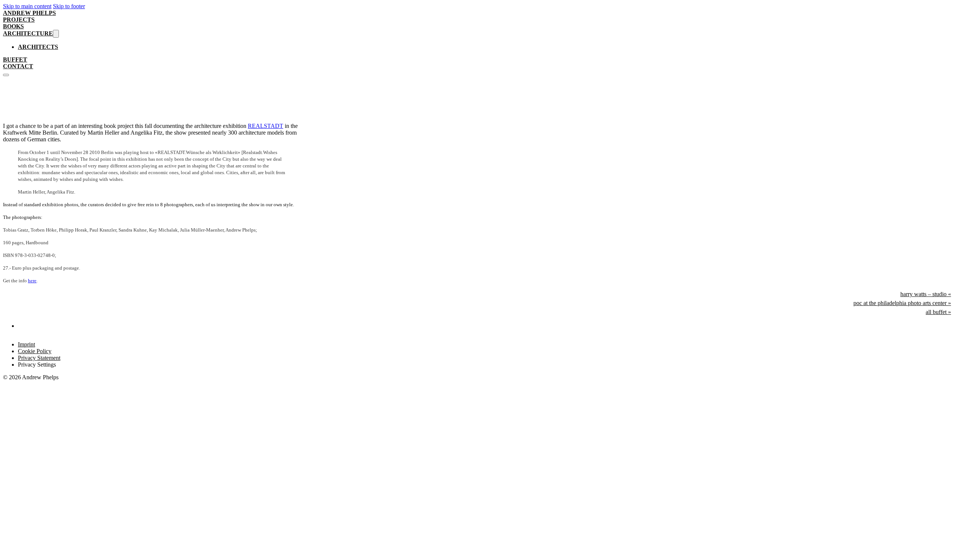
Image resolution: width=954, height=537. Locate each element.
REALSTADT (265, 126)
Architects (38, 47)
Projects (19, 19)
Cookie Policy (34, 351)
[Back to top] (930, 519)
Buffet (15, 59)
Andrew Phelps (29, 13)
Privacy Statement (39, 358)
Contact (18, 66)
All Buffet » (938, 312)
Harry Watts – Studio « (925, 294)
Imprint (26, 344)
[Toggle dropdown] (56, 34)
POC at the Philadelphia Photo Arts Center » (902, 303)
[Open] (6, 75)
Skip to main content (27, 6)
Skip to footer (69, 6)
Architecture (28, 33)
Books (13, 26)
